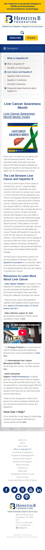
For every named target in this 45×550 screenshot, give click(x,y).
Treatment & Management (22, 455)
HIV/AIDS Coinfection (16, 84)
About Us (22, 440)
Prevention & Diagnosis (22, 452)
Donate (31, 37)
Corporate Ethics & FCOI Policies (22, 480)
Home (22, 443)
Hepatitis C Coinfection (17, 80)
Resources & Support (22, 458)
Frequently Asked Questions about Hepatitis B (21, 89)
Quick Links (22, 446)
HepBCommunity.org (20, 376)
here (23, 319)
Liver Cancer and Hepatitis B (19, 72)
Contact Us (22, 468)
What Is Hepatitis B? (17, 58)
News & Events (22, 465)
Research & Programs (22, 462)
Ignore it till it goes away (18, 305)
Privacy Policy (22, 477)
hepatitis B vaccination (12, 262)
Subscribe (15, 37)
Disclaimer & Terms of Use (22, 474)
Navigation (12, 48)
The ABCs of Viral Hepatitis (18, 68)
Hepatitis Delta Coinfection (18, 76)
